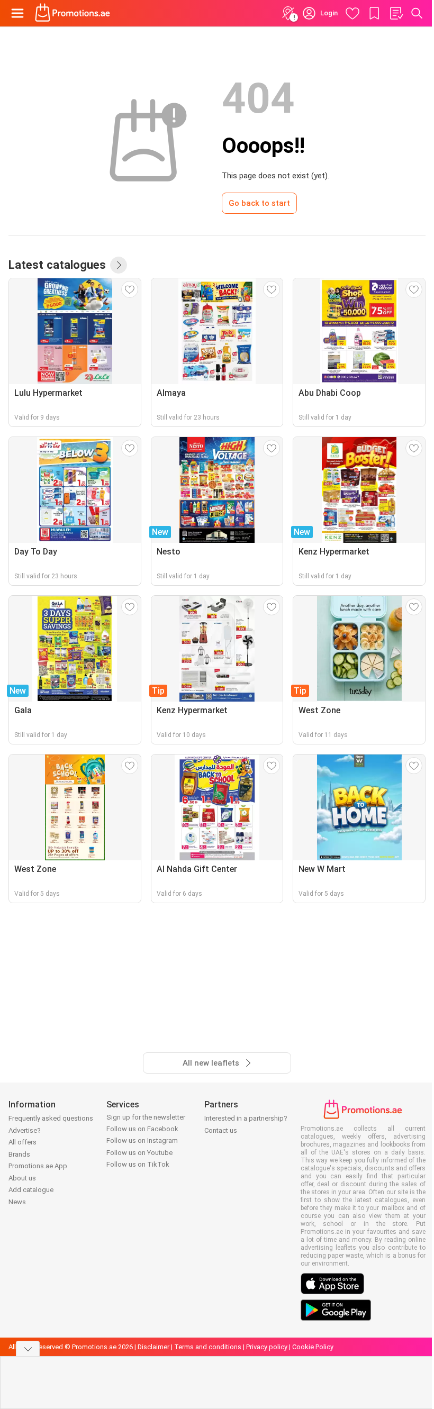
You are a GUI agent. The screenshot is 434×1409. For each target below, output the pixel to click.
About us (22, 1178)
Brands (19, 1154)
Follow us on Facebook (142, 1129)
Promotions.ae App (37, 1166)
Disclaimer (153, 1347)
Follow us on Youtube (139, 1153)
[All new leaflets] (118, 265)
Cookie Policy (312, 1347)
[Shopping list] (395, 13)
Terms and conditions (207, 1347)
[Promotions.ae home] (73, 13)
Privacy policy (266, 1347)
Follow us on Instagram (142, 1140)
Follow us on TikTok (137, 1164)
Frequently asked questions (50, 1118)
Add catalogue (30, 1190)
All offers (22, 1142)
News (17, 1202)
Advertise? (24, 1130)
